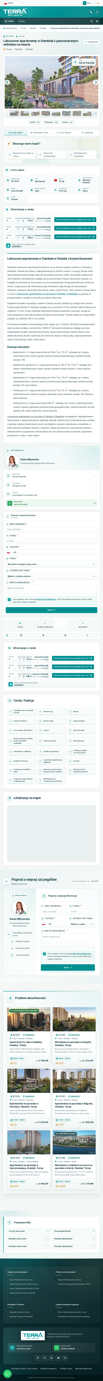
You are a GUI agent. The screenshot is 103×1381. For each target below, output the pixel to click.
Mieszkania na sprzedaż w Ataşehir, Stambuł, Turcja (73, 1043)
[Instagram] (65, 1358)
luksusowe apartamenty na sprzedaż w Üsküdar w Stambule (48, 294)
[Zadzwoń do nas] (91, 12)
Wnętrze (67, 122)
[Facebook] (38, 1358)
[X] (44, 1358)
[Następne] (95, 82)
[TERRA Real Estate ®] (33, 1335)
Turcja (9, 49)
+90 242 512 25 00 (22, 948)
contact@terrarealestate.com (22, 934)
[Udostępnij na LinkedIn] (65, 635)
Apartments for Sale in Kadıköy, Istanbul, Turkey (26, 1043)
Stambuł (18, 49)
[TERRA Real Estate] (15, 12)
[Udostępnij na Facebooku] (21, 635)
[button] (9, 103)
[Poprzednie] (7, 82)
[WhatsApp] (97, 12)
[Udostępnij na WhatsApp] (87, 635)
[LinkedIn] (51, 1358)
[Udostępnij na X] (43, 635)
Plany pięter (51, 122)
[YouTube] (58, 1358)
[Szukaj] (91, 21)
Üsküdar (29, 49)
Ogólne (34, 122)
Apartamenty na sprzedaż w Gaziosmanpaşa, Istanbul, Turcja (26, 1166)
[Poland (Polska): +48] (9, 552)
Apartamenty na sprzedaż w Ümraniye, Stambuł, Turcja (24, 1105)
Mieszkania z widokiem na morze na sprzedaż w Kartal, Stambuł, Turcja (73, 1166)
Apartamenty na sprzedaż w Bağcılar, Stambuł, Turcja (74, 1105)
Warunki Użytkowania (47, 599)
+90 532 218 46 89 (22, 941)
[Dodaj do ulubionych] (98, 3)
